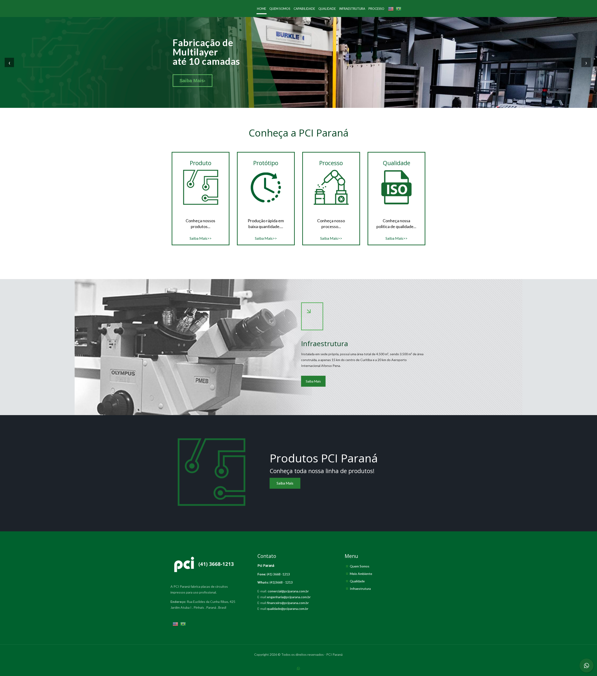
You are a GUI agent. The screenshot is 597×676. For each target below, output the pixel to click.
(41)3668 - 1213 (281, 582)
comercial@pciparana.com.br (288, 591)
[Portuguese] (398, 8)
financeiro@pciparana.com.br (288, 603)
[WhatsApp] (298, 668)
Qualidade (357, 581)
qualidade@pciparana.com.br (287, 609)
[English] (391, 8)
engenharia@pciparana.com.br (289, 597)
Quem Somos (359, 566)
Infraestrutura (360, 589)
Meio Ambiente (361, 574)
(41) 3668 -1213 (278, 574)
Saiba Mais (192, 80)
